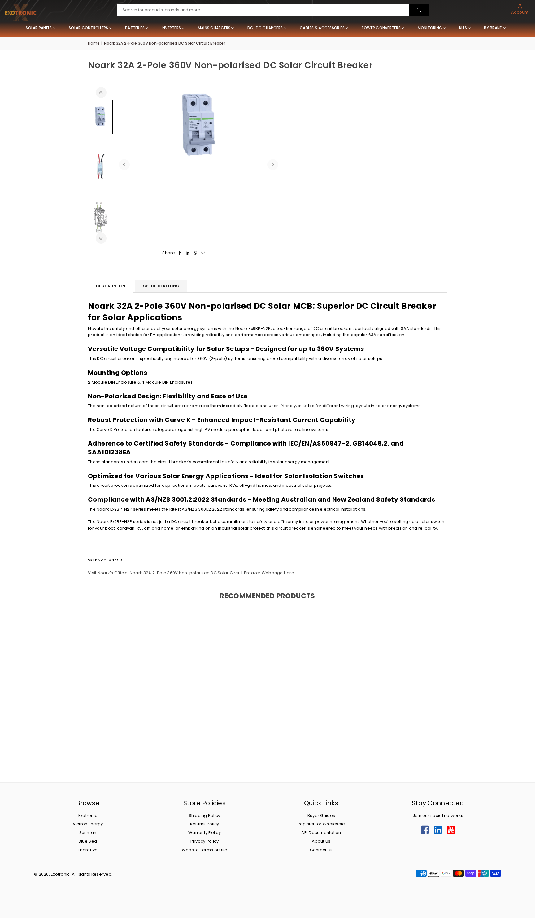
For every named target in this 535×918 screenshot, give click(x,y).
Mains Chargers (214, 27)
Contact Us (321, 850)
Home (93, 43)
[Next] (273, 164)
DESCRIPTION (110, 286)
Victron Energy (88, 824)
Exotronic (87, 815)
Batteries (135, 27)
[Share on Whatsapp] (195, 253)
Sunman (88, 833)
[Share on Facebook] (179, 253)
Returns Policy (204, 824)
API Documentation (321, 833)
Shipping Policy (204, 815)
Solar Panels (39, 27)
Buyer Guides (321, 815)
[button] (519, 9)
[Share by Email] (203, 253)
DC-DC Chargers (265, 27)
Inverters (171, 27)
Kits (463, 27)
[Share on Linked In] (187, 253)
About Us (321, 841)
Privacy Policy (204, 841)
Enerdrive (88, 850)
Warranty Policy (204, 833)
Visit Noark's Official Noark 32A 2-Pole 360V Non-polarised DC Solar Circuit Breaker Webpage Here (191, 573)
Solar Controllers (88, 27)
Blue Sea (88, 841)
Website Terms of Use (204, 850)
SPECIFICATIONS (161, 286)
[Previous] (124, 164)
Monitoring (430, 27)
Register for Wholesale (321, 824)
